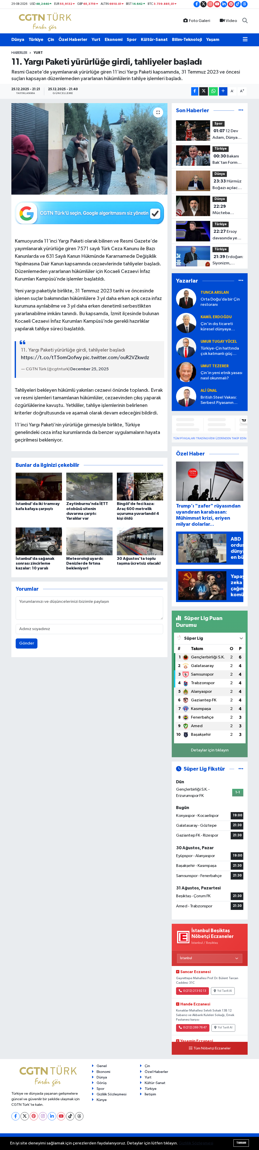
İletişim (150, 1094)
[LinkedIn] (52, 1116)
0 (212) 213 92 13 (194, 991)
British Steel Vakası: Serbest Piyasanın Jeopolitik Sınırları (219, 400)
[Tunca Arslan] (186, 298)
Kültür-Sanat (154, 39)
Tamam (241, 1142)
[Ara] (245, 21)
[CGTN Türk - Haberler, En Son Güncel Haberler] (46, 21)
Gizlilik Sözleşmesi (111, 1094)
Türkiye (36, 39)
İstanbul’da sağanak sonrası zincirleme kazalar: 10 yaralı (35, 563)
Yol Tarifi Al (224, 991)
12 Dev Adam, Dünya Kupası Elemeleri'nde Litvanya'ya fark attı (227, 135)
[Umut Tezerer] (186, 372)
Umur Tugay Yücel (219, 341)
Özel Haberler (72, 39)
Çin (51, 39)
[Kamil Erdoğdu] (186, 323)
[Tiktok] (70, 1116)
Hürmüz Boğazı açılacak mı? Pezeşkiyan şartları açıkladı (227, 185)
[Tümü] (241, 110)
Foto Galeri (199, 21)
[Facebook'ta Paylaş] (194, 91)
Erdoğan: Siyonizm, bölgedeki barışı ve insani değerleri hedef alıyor (227, 261)
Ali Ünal (209, 391)
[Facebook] (15, 1116)
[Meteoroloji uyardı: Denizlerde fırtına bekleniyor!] (89, 541)
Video (231, 21)
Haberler (19, 53)
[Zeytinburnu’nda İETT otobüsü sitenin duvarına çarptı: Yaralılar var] (89, 486)
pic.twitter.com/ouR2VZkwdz (116, 357)
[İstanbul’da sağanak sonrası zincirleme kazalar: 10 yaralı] (39, 541)
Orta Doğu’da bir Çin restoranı (220, 302)
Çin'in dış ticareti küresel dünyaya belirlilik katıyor (217, 327)
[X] (24, 1116)
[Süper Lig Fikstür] (241, 769)
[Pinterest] (34, 1116)
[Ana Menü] (245, 39)
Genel (102, 1066)
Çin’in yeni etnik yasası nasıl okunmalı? (221, 375)
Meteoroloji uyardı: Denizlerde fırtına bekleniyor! (84, 563)
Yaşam (212, 39)
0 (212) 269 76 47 (195, 1027)
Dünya (17, 39)
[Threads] (79, 1116)
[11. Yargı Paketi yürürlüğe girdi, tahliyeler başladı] (89, 149)
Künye (102, 1100)
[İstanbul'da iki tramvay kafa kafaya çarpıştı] (39, 486)
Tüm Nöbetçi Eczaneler (212, 1048)
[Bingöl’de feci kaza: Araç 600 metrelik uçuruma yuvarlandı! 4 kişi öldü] (140, 486)
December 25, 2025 (89, 369)
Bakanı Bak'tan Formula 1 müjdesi (227, 160)
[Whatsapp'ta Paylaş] (213, 91)
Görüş (102, 1083)
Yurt (96, 39)
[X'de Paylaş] (203, 91)
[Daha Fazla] (223, 91)
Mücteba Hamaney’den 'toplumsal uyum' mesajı (225, 210)
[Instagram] (43, 1116)
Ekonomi (113, 39)
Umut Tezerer (215, 366)
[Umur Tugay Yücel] (186, 348)
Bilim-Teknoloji (187, 39)
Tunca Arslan (215, 292)
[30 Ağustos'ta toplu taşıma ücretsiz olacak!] (140, 541)
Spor (132, 39)
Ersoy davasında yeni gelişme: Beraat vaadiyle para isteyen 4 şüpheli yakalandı (227, 235)
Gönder (26, 643)
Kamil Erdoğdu (216, 317)
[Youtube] (61, 1116)
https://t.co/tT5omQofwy (51, 357)
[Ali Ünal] (186, 397)
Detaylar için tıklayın (210, 750)
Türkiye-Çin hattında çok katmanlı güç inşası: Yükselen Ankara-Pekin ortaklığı (221, 351)
